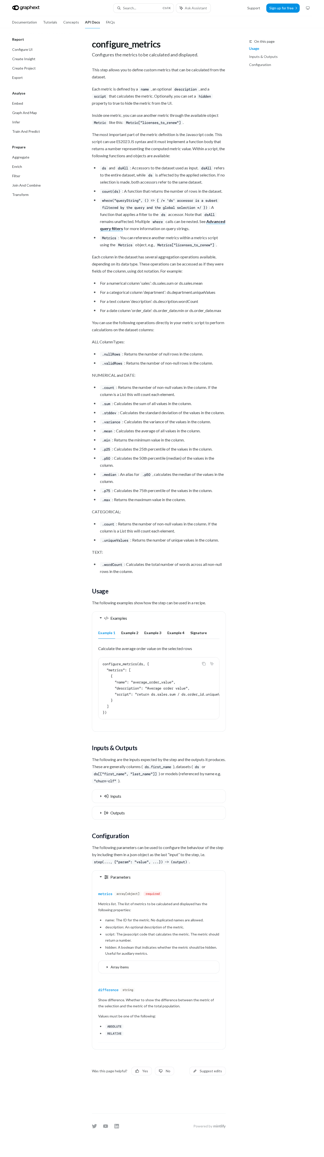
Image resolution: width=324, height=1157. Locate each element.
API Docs (92, 22)
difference (108, 990)
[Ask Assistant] (212, 663)
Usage (254, 48)
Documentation (24, 22)
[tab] (106, 632)
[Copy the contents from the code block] (203, 663)
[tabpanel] (158, 686)
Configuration (260, 64)
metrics (105, 894)
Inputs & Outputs (263, 56)
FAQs (110, 22)
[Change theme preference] (308, 8)
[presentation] (158, 688)
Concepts (71, 22)
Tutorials (50, 22)
